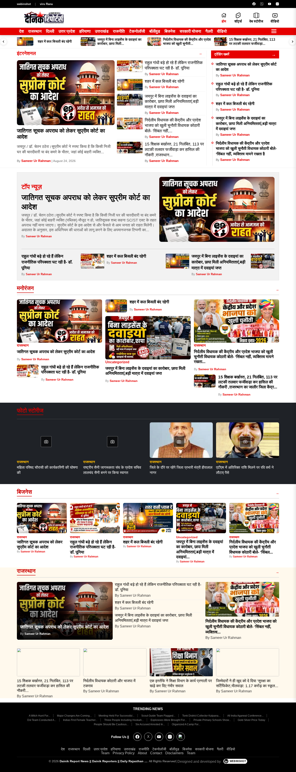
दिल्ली (50, 31)
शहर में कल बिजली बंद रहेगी (235, 104)
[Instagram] (277, 4)
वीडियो (222, 31)
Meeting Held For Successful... (117, 715)
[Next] (292, 41)
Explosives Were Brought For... (169, 720)
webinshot (24, 4)
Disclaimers (174, 753)
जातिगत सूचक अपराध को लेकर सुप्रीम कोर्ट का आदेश (56, 351)
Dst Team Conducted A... (42, 720)
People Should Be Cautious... (111, 724)
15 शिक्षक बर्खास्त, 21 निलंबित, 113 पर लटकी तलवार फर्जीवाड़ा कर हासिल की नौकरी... (45, 686)
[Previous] (3, 41)
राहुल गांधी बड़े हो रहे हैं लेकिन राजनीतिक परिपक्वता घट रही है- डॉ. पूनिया (47, 262)
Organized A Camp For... (186, 724)
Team (105, 753)
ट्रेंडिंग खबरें (221, 54)
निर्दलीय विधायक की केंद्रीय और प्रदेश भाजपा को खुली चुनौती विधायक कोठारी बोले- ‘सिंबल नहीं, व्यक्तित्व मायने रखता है (246, 148)
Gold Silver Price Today (252, 720)
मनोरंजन (25, 288)
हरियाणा (85, 31)
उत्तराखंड (102, 31)
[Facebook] (254, 4)
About (142, 753)
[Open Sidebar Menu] (274, 31)
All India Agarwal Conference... (245, 715)
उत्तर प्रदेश (67, 31)
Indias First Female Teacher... (80, 720)
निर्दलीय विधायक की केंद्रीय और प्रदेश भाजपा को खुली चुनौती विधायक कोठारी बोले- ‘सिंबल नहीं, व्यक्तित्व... (240, 626)
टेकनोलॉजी (137, 31)
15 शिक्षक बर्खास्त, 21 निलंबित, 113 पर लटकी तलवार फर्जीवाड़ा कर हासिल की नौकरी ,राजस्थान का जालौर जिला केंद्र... (247, 382)
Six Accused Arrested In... (150, 724)
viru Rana (46, 4)
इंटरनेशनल (26, 53)
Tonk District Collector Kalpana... (201, 715)
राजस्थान (35, 31)
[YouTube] (269, 4)
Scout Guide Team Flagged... (158, 715)
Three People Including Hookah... (124, 720)
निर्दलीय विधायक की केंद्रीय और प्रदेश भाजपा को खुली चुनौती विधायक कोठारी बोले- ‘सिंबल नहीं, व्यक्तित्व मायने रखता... (234, 356)
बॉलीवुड (154, 31)
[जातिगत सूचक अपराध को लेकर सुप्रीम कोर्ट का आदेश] (66, 92)
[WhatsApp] (181, 737)
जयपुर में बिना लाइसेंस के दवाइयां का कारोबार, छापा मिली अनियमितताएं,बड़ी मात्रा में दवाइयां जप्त (246, 123)
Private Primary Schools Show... (212, 720)
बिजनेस (169, 31)
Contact (156, 753)
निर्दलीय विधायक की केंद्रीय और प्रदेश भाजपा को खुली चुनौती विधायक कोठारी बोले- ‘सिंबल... (252, 547)
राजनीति (119, 31)
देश (21, 31)
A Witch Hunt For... (40, 715)
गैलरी (209, 31)
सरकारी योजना (190, 31)
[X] (261, 4)
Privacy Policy (124, 753)
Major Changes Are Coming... (74, 715)
